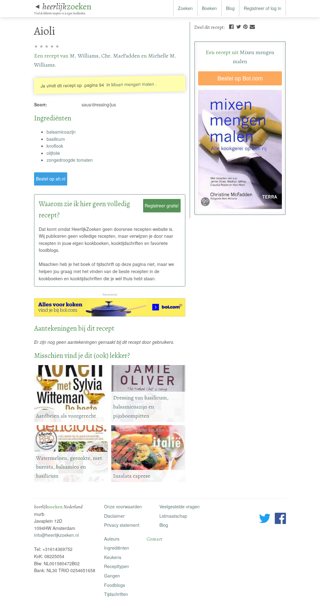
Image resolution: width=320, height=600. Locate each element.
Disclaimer (114, 516)
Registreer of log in (262, 8)
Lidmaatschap (173, 516)
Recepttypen (116, 566)
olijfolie (53, 153)
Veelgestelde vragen (179, 506)
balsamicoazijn (61, 132)
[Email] (252, 26)
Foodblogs (114, 585)
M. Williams (84, 55)
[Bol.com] (109, 315)
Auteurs (111, 539)
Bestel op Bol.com (240, 78)
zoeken (67, 6)
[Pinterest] (245, 26)
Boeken (209, 8)
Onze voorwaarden (123, 506)
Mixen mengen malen (133, 83)
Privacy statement (121, 525)
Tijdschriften (116, 594)
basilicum (56, 139)
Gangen (112, 575)
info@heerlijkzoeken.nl (56, 535)
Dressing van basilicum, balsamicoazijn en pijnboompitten (140, 406)
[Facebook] (231, 26)
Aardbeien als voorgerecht (66, 415)
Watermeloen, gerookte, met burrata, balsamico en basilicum (69, 467)
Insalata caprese (131, 476)
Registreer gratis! (162, 205)
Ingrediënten (116, 548)
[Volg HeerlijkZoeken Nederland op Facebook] (280, 519)
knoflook (55, 146)
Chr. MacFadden (120, 55)
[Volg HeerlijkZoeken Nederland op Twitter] (265, 519)
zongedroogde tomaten (70, 160)
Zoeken (185, 8)
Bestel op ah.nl (50, 178)
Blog (230, 8)
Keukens (112, 557)
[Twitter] (238, 26)
